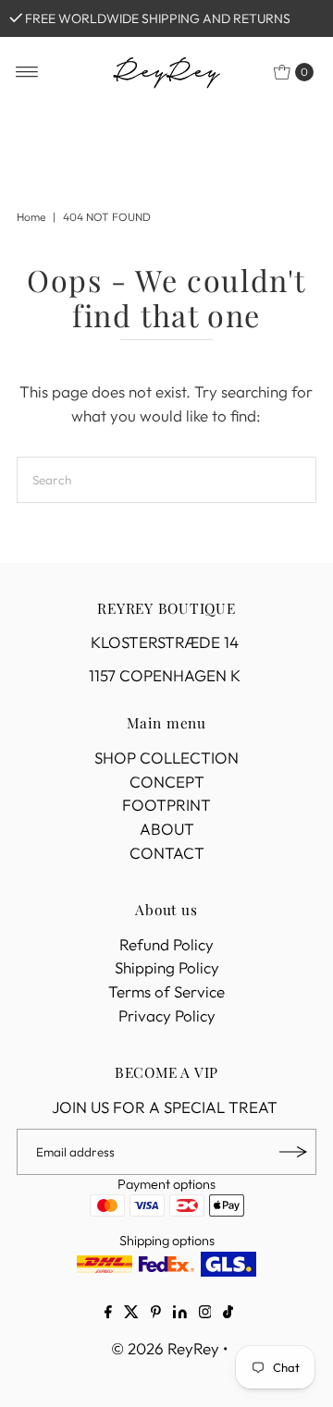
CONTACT (167, 853)
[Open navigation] (27, 72)
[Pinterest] (156, 1313)
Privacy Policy (167, 1015)
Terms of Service (166, 991)
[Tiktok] (228, 1313)
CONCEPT (167, 781)
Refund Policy (166, 944)
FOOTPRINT (166, 804)
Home (31, 217)
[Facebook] (108, 1313)
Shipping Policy (167, 967)
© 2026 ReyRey (165, 1348)
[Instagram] (205, 1313)
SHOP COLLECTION (166, 757)
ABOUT (167, 828)
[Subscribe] (293, 1152)
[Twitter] (131, 1313)
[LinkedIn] (180, 1313)
